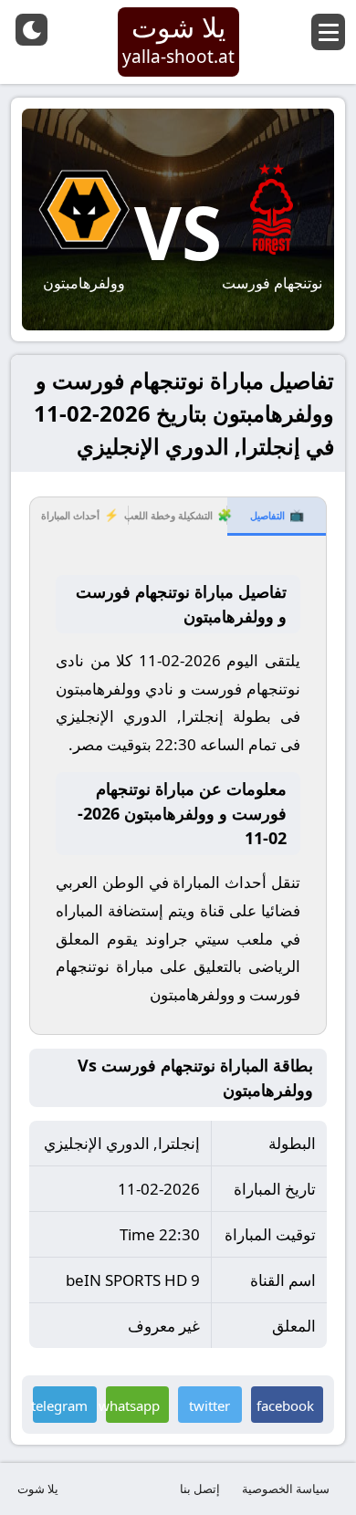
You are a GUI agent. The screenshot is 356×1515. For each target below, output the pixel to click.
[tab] (276, 516)
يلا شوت (37, 1488)
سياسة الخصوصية (286, 1488)
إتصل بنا (200, 1488)
